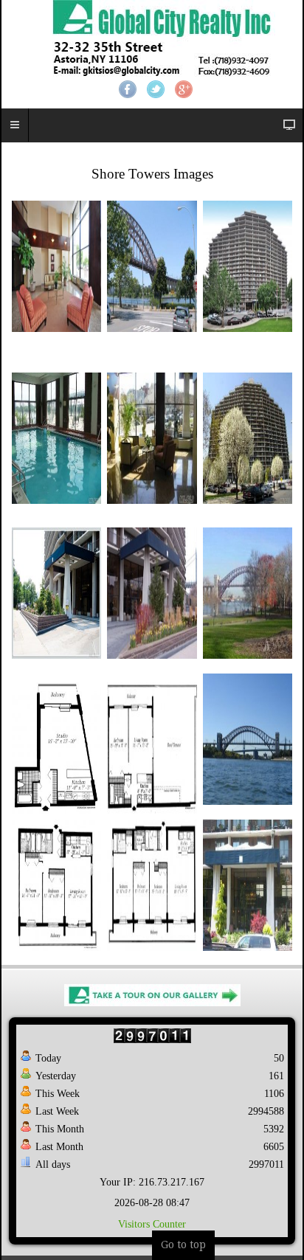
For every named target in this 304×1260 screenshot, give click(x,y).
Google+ (184, 89)
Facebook (128, 89)
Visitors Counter (152, 1224)
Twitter (156, 89)
